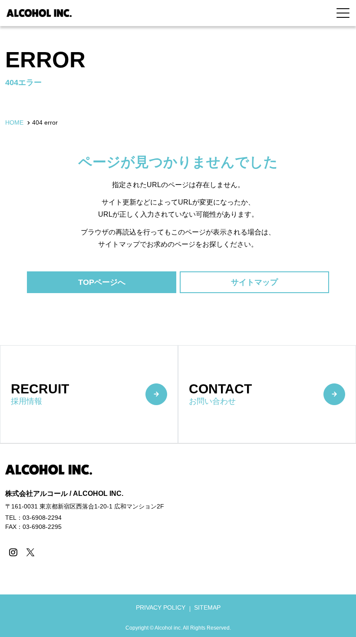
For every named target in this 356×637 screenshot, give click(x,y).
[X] (30, 552)
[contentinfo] (178, 540)
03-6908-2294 (42, 517)
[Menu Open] (343, 13)
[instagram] (12, 552)
